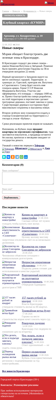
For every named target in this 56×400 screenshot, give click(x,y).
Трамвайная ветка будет (36, 310)
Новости (16, 11)
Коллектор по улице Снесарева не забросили (36, 248)
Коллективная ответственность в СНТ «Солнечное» (36, 231)
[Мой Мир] (26, 157)
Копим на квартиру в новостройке (34, 216)
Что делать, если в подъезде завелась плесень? (33, 339)
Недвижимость (29, 11)
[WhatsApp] (21, 157)
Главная (5, 11)
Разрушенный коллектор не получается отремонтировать (36, 278)
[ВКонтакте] (8, 157)
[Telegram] (17, 157)
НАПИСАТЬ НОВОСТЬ (15, 15)
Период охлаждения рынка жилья (34, 353)
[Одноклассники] (13, 157)
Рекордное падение (33, 323)
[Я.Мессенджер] (4, 157)
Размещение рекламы (26, 385)
